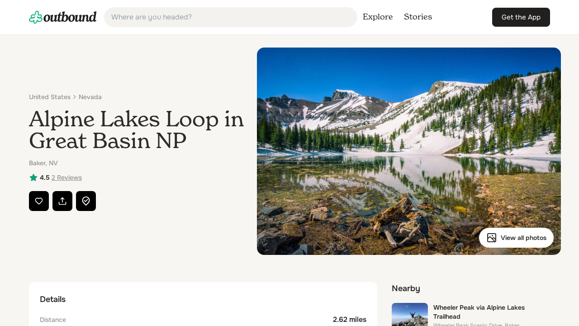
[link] (63, 17)
